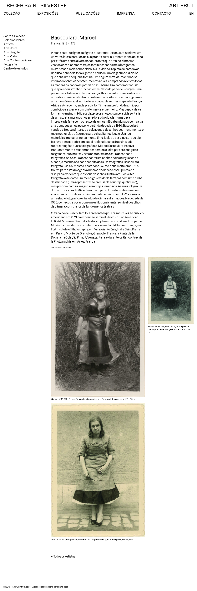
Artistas (8, 44)
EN (191, 13)
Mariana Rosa (61, 587)
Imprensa (126, 13)
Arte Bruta (10, 48)
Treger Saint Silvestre (35, 5)
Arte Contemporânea (17, 60)
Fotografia (10, 64)
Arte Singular (12, 52)
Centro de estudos (15, 68)
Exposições (47, 13)
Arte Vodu (10, 56)
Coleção (11, 13)
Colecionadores (13, 40)
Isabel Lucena (46, 587)
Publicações (88, 13)
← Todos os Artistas (63, 556)
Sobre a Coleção (14, 36)
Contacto (161, 13)
